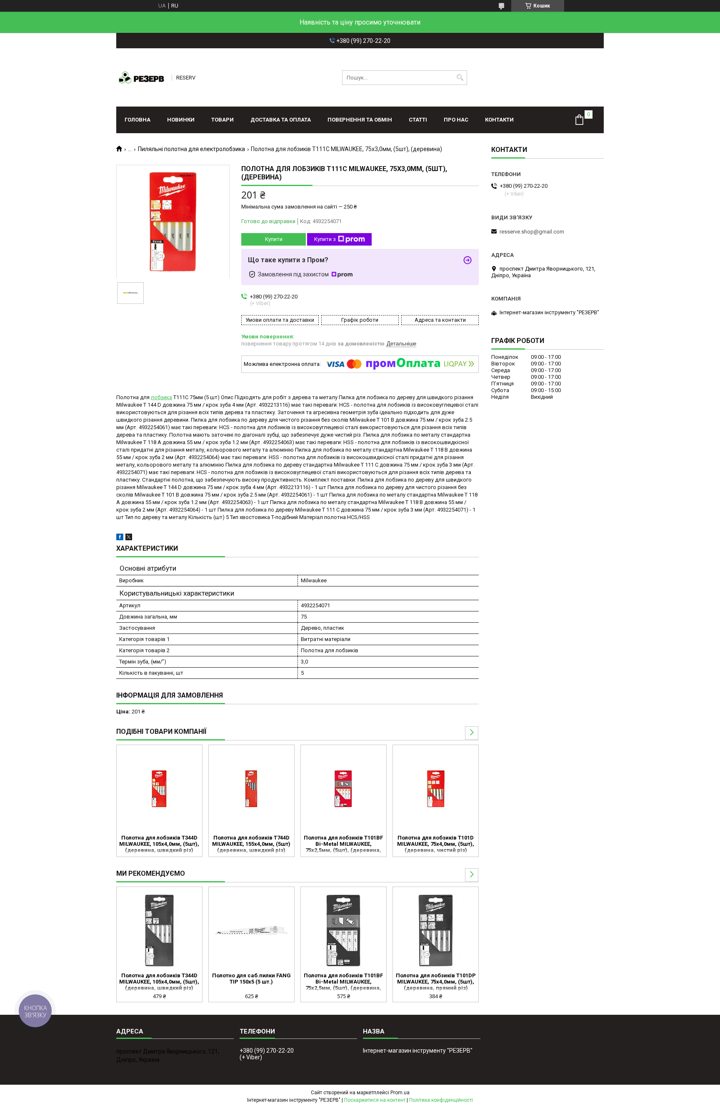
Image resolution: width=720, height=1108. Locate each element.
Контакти (499, 120)
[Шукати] (459, 77)
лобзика (161, 397)
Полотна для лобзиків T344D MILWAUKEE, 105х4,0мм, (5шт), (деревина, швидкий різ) (159, 844)
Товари (222, 120)
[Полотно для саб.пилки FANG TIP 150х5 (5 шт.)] (251, 930)
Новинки (181, 120)
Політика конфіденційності (441, 1100)
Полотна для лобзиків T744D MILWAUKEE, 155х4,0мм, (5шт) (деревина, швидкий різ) (251, 844)
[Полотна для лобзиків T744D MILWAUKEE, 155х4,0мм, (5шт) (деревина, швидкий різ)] (251, 788)
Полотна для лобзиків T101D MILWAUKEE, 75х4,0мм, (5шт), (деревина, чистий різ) (435, 844)
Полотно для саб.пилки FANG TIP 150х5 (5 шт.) (251, 978)
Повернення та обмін (360, 120)
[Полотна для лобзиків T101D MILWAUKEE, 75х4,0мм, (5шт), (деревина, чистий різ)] (435, 788)
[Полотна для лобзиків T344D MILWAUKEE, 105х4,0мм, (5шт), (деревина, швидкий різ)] (159, 788)
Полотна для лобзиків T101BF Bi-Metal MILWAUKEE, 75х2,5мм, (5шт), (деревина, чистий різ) (343, 845)
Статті (418, 120)
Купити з (325, 239)
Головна (137, 120)
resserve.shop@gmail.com (532, 232)
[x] (128, 538)
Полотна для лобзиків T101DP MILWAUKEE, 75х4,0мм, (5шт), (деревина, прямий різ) (436, 981)
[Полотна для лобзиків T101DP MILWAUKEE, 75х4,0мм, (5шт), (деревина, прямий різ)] (435, 930)
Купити (273, 239)
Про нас (456, 120)
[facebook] (119, 538)
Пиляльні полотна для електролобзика (191, 149)
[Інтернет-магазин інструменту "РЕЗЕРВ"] (141, 77)
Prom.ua (400, 1093)
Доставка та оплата (280, 120)
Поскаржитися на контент (374, 1100)
